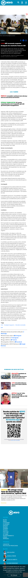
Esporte (5, 525)
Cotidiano (5, 522)
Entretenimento (5, 535)
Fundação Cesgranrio (9, 325)
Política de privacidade (10, 545)
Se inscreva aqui (13, 420)
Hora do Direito (12, 559)
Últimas (5, 534)
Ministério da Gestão (20, 325)
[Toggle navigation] (26, 3)
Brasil (5, 521)
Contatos (6, 544)
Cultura (5, 533)
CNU (2, 325)
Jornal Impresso (5, 537)
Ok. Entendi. (14, 575)
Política (5, 531)
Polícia (5, 530)
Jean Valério (11, 552)
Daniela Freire (11, 556)
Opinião (5, 528)
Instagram (15, 338)
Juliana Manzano (12, 563)
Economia (5, 524)
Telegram (18, 335)
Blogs (5, 520)
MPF (2, 327)
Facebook (19, 342)
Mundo (5, 527)
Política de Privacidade (15, 440)
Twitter (14, 340)
